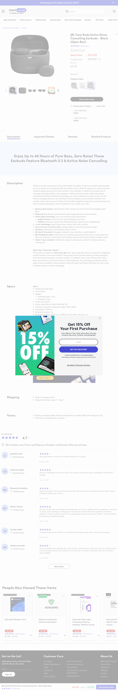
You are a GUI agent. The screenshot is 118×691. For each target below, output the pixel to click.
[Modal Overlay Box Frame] (59, 345)
